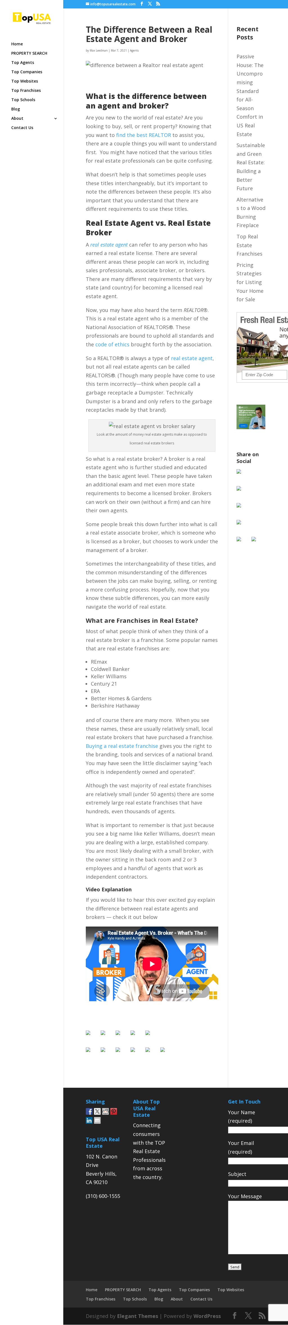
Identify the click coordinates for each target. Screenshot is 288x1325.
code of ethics (112, 344)
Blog (15, 109)
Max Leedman (99, 50)
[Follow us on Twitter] (107, 1037)
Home (17, 44)
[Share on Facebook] (92, 1054)
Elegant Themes (137, 1316)
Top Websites (24, 81)
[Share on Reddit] (122, 1054)
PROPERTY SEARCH (29, 53)
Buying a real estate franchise (122, 746)
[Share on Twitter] (107, 1054)
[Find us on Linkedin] (122, 1037)
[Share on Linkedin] (152, 1054)
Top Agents (22, 63)
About (17, 118)
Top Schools (23, 100)
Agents (134, 50)
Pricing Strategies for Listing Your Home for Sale (250, 282)
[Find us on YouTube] (152, 1037)
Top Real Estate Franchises (249, 245)
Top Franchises (26, 90)
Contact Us (22, 128)
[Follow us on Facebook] (92, 1037)
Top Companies (26, 72)
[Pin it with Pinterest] (137, 1054)
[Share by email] (167, 1054)
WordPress (207, 1316)
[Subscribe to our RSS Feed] (137, 1037)
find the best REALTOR (143, 135)
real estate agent (192, 358)
